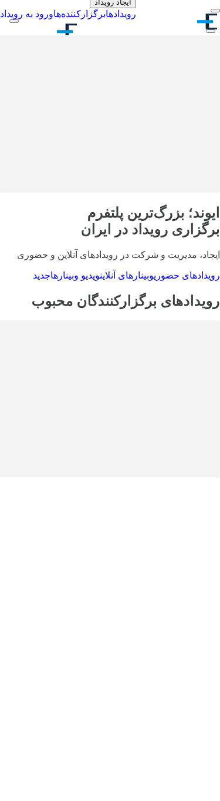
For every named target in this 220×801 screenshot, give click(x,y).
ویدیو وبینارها (66, 275)
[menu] (215, 10)
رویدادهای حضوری (187, 275)
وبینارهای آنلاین (127, 275)
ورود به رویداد (26, 14)
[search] (210, 31)
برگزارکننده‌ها (79, 14)
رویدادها (121, 14)
